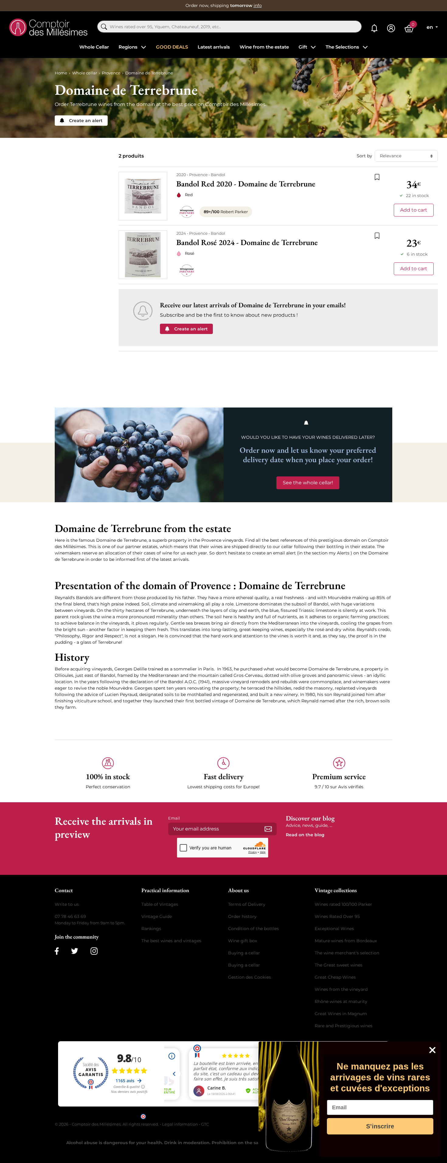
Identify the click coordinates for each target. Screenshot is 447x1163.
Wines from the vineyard (341, 989)
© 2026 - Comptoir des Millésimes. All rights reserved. (107, 1124)
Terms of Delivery (246, 904)
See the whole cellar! (308, 483)
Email (174, 818)
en (430, 27)
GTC (205, 1124)
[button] (108, 773)
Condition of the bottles (253, 928)
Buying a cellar (244, 953)
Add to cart (413, 210)
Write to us (67, 904)
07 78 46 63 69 (70, 916)
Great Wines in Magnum (341, 1013)
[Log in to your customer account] (391, 28)
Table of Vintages (159, 904)
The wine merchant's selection (347, 953)
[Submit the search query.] (104, 27)
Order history (242, 916)
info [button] (258, 5)
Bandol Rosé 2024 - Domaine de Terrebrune (247, 242)
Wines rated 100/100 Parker (343, 904)
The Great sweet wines (338, 965)
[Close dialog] (432, 1050)
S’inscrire (380, 1126)
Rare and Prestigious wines (343, 1025)
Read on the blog (305, 834)
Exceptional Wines (334, 928)
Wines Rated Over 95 (337, 916)
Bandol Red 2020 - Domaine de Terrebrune (245, 184)
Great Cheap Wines (335, 977)
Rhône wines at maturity (341, 1001)
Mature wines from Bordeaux (346, 940)
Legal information (180, 1124)
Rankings (151, 928)
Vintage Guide (156, 916)
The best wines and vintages (171, 940)
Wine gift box (242, 940)
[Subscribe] (268, 829)
